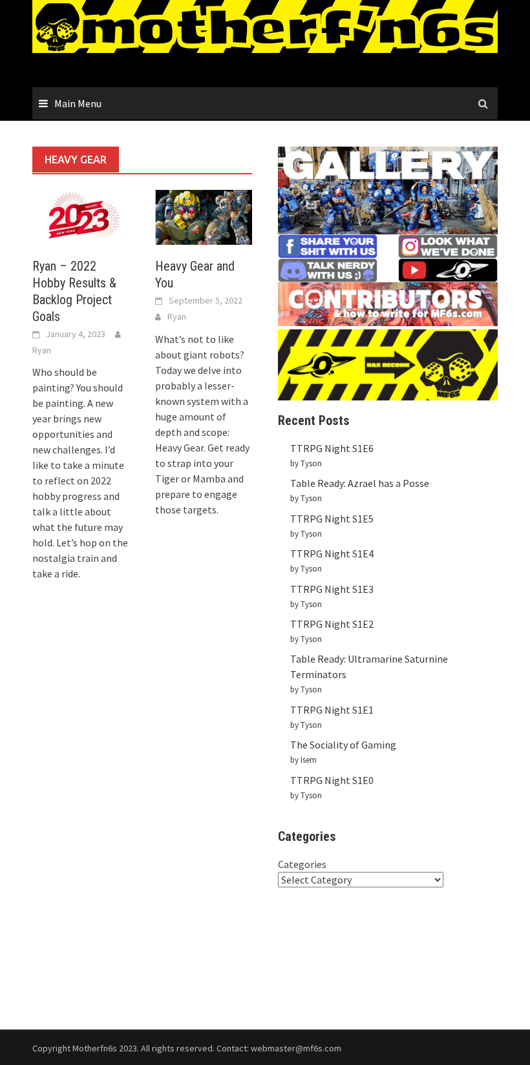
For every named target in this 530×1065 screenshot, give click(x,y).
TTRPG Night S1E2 (332, 623)
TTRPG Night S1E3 (332, 589)
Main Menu (77, 103)
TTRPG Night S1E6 (332, 448)
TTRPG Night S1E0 (332, 780)
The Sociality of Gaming (343, 744)
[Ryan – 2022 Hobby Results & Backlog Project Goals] (80, 215)
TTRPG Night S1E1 (332, 709)
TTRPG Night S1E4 (332, 553)
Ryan (41, 350)
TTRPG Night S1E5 (332, 518)
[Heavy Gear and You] (203, 215)
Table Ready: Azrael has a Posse (359, 483)
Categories (302, 864)
